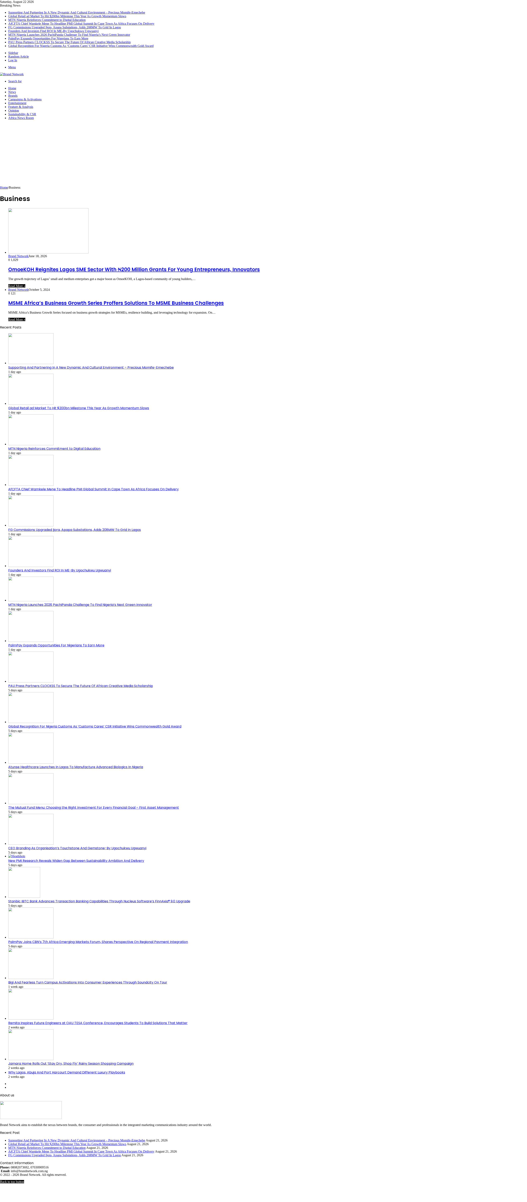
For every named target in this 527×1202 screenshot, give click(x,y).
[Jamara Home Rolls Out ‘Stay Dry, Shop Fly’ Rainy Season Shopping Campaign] (31, 1059)
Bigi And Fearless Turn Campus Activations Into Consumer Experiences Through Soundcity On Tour (87, 982)
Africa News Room (21, 118)
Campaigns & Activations (25, 99)
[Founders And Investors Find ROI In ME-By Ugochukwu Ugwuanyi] (31, 566)
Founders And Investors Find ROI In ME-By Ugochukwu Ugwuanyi (53, 31)
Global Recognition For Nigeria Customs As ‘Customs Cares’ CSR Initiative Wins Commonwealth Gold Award (81, 46)
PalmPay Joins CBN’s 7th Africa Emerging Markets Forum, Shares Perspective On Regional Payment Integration (98, 941)
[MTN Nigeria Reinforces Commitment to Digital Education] (31, 444)
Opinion (13, 110)
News (12, 92)
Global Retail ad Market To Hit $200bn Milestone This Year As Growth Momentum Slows (67, 16)
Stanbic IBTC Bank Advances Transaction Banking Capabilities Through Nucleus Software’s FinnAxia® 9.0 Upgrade (99, 901)
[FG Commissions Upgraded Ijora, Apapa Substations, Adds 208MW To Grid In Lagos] (31, 525)
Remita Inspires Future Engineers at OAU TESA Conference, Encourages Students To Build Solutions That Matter (98, 1023)
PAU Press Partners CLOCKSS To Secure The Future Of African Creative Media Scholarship (69, 42)
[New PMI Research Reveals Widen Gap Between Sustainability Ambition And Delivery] (16, 856)
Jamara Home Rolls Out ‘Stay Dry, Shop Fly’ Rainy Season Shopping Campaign (71, 1063)
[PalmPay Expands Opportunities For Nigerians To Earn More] (31, 640)
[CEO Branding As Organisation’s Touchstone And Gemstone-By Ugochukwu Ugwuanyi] (31, 843)
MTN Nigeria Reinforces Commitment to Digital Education (47, 20)
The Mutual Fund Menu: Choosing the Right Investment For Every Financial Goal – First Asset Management (93, 807)
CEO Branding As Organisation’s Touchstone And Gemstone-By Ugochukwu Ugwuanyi (77, 848)
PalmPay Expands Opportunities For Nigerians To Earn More (48, 38)
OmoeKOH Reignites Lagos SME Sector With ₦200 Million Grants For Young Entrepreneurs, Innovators (134, 269)
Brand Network (18, 256)
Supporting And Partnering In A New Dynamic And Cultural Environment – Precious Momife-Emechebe (76, 12)
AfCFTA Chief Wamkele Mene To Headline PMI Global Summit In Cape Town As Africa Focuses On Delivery (81, 23)
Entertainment (17, 103)
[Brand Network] (12, 74)
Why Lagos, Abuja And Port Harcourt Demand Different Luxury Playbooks (66, 1072)
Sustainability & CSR (22, 114)
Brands (12, 95)
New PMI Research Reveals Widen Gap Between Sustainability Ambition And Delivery (76, 860)
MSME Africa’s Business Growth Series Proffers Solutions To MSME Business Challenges (116, 303)
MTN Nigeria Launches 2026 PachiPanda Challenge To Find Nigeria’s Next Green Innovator (69, 34)
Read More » (16, 286)
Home (12, 88)
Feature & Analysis (20, 107)
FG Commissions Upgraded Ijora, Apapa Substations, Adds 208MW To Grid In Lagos (64, 27)
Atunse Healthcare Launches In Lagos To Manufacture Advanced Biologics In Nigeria (75, 767)
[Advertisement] (263, 155)
